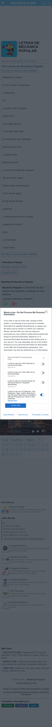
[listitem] (26, 358)
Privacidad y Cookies (40, 415)
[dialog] (26, 363)
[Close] (47, 312)
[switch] (42, 364)
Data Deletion (8, 415)
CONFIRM (15, 405)
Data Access (23, 415)
